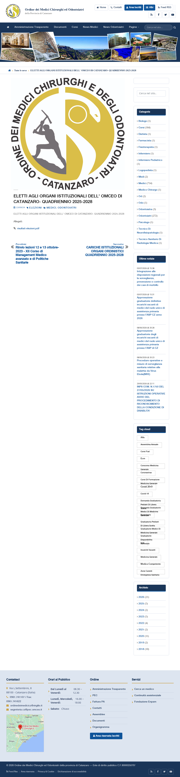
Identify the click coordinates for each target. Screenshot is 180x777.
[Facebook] (158, 15)
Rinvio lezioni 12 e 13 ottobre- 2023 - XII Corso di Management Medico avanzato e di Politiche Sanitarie (37, 253)
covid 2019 (146, 487)
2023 (141, 616)
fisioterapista (146, 147)
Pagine (133, 27)
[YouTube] (172, 15)
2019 (141, 642)
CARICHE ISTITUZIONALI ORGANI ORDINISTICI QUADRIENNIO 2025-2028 (104, 250)
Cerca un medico (144, 689)
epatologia (146, 515)
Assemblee (98, 714)
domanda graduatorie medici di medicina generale (151, 509)
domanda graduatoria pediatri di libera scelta (151, 502)
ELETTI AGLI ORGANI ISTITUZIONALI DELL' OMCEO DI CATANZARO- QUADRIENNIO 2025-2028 (68, 199)
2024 (141, 610)
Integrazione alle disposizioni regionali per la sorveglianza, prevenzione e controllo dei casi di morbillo (151, 278)
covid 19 (145, 494)
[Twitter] (165, 15)
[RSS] (151, 15)
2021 (141, 629)
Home (103, 7)
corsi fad (145, 452)
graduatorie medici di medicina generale (150, 530)
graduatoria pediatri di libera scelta (150, 523)
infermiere (144, 153)
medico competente (151, 564)
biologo (143, 121)
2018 (141, 649)
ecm (143, 458)
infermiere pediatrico (150, 160)
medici (51, 208)
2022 (141, 623)
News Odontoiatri (113, 27)
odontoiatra (145, 209)
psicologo (144, 222)
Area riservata (27, 771)
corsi (141, 127)
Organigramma (100, 727)
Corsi (75, 27)
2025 (141, 603)
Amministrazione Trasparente (31, 27)
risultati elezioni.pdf (28, 228)
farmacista (145, 140)
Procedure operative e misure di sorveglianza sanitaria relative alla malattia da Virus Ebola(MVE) (149, 367)
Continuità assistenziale (147, 695)
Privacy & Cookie (46, 771)
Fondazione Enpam (145, 702)
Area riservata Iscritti (107, 736)
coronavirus (146, 473)
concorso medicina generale (149, 467)
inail (142, 543)
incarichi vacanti (148, 550)
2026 (141, 597)
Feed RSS (166, 7)
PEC (94, 695)
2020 (141, 636)
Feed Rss (13, 771)
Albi (151, 7)
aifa (142, 437)
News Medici (90, 27)
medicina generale (149, 557)
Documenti (60, 27)
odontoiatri (67, 208)
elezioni (35, 208)
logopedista (146, 170)
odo (141, 203)
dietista (143, 134)
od (140, 196)
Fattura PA (98, 702)
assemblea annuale (149, 445)
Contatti (118, 7)
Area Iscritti (135, 7)
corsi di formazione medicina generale (150, 481)
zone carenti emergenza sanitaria (150, 572)
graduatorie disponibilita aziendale (146, 537)
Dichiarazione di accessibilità (72, 771)
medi (141, 177)
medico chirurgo (148, 190)
